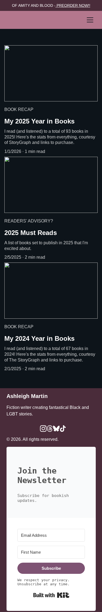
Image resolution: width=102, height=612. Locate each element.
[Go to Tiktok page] (63, 428)
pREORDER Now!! (72, 5)
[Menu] (90, 19)
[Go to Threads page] (50, 428)
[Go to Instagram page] (43, 428)
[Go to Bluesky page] (56, 428)
